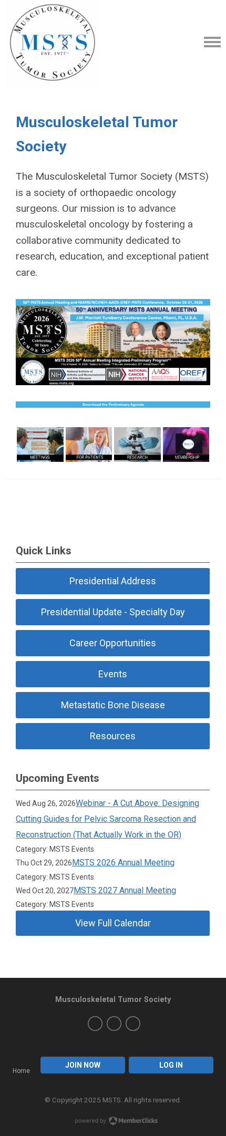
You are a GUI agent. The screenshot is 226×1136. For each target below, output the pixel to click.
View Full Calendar (113, 922)
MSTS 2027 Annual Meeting (125, 890)
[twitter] (95, 1023)
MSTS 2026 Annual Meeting (123, 863)
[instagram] (114, 1023)
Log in (171, 1065)
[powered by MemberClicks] (113, 1122)
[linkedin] (133, 1023)
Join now (82, 1065)
